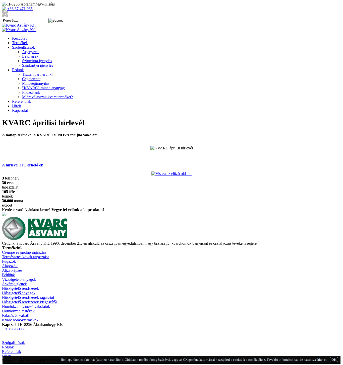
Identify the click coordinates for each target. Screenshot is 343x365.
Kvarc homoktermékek (20, 320)
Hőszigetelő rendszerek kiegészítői (29, 302)
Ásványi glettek (14, 284)
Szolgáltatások (23, 47)
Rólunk (18, 70)
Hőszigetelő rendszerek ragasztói (28, 297)
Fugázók (9, 261)
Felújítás (8, 275)
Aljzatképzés (12, 270)
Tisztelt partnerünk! (37, 74)
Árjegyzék (30, 52)
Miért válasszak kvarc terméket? (47, 97)
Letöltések (30, 56)
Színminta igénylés (37, 61)
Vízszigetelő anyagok (19, 279)
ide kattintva (307, 359)
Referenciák (21, 101)
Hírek (16, 106)
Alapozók (10, 266)
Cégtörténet (31, 79)
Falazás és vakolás (16, 315)
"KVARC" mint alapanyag (43, 88)
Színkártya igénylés (37, 65)
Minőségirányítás (35, 83)
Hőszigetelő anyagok (18, 293)
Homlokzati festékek (18, 311)
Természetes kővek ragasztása (25, 257)
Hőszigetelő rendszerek (20, 288)
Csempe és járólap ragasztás (24, 252)
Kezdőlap (19, 38)
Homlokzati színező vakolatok (26, 306)
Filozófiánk (31, 92)
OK (333, 359)
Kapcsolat (20, 110)
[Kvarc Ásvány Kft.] (19, 25)
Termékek (20, 43)
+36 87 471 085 (20, 9)
